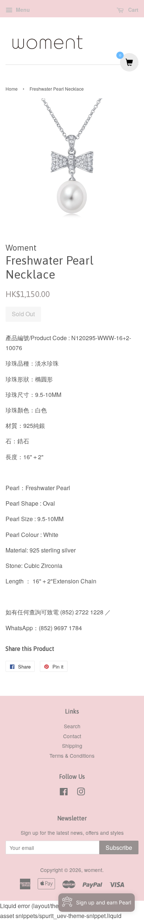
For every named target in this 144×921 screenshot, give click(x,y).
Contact (72, 736)
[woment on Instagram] (81, 792)
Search (72, 726)
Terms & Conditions (72, 755)
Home (12, 89)
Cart (132, 9)
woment (93, 869)
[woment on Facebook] (63, 792)
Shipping (72, 745)
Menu (22, 9)
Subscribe (119, 847)
